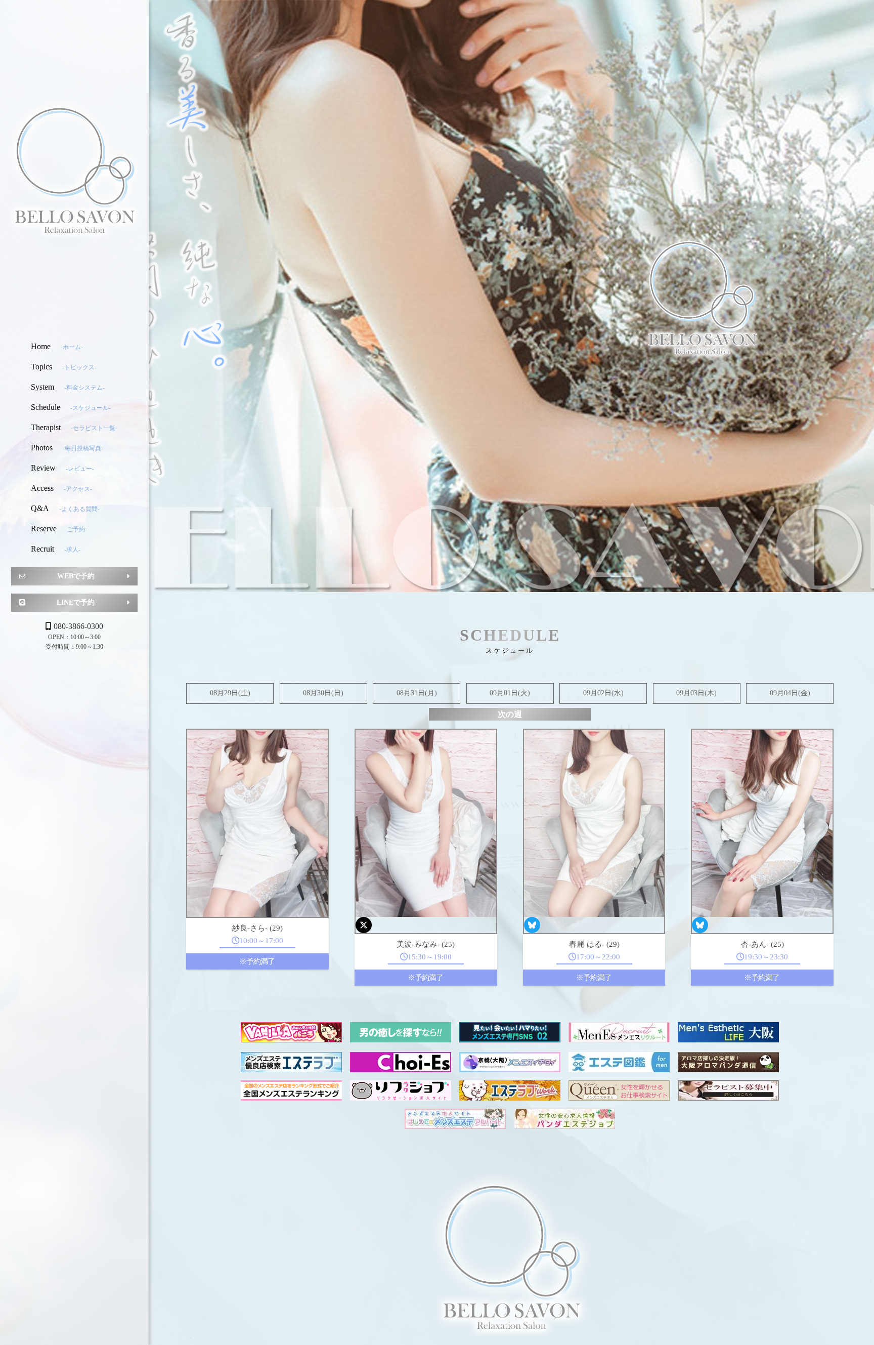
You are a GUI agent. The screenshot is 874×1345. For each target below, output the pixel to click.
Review (62, 468)
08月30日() (323, 693)
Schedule (71, 407)
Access (61, 488)
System (68, 387)
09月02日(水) (603, 693)
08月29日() (230, 693)
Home (57, 346)
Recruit (55, 548)
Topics (64, 366)
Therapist (74, 427)
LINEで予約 (76, 602)
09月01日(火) (510, 693)
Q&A (65, 508)
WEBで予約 (76, 576)
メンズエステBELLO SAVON (74, 168)
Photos (67, 447)
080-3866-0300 (78, 626)
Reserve (59, 528)
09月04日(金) (790, 693)
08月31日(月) (417, 693)
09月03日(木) (696, 693)
